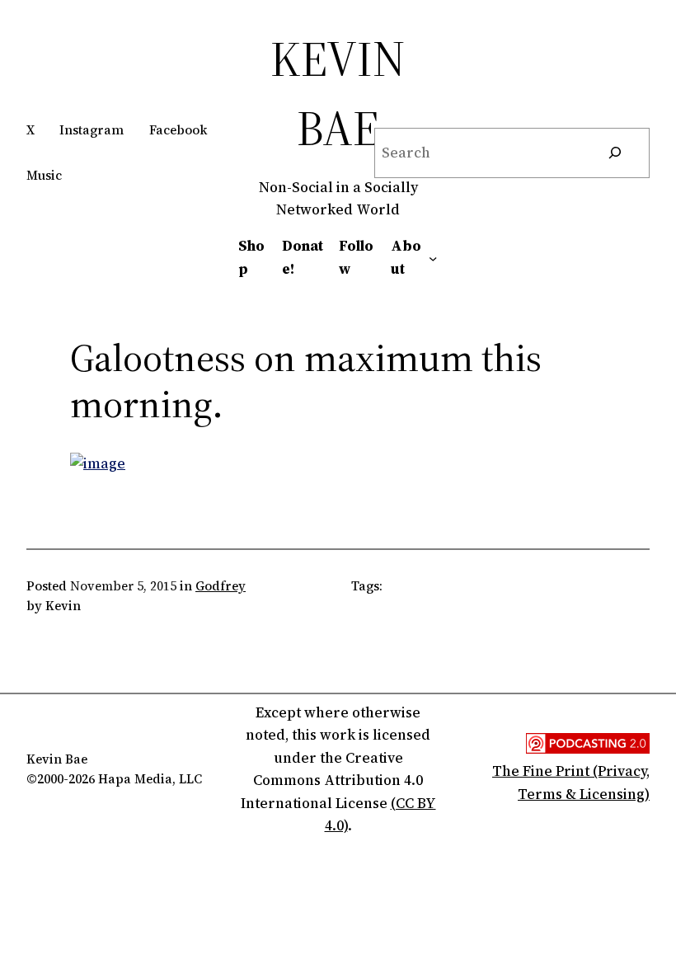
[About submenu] (433, 257)
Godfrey (220, 586)
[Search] (614, 153)
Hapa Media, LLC (150, 778)
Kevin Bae (338, 93)
